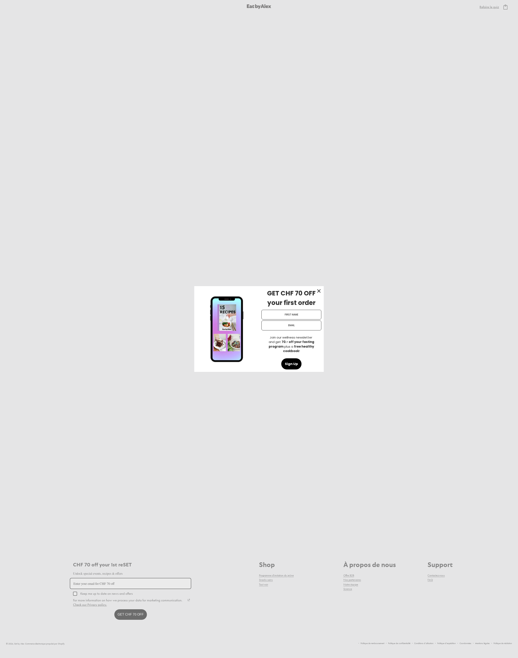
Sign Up (291, 364)
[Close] (319, 291)
